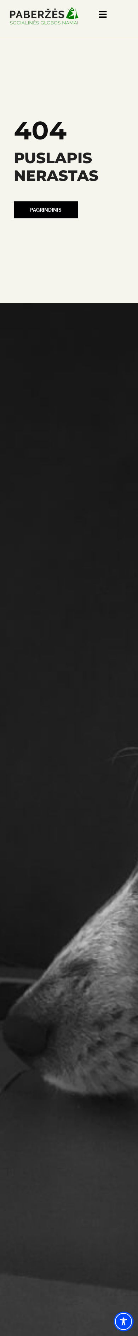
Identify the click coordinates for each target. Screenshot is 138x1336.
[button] (46, 209)
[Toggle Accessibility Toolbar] (123, 1321)
